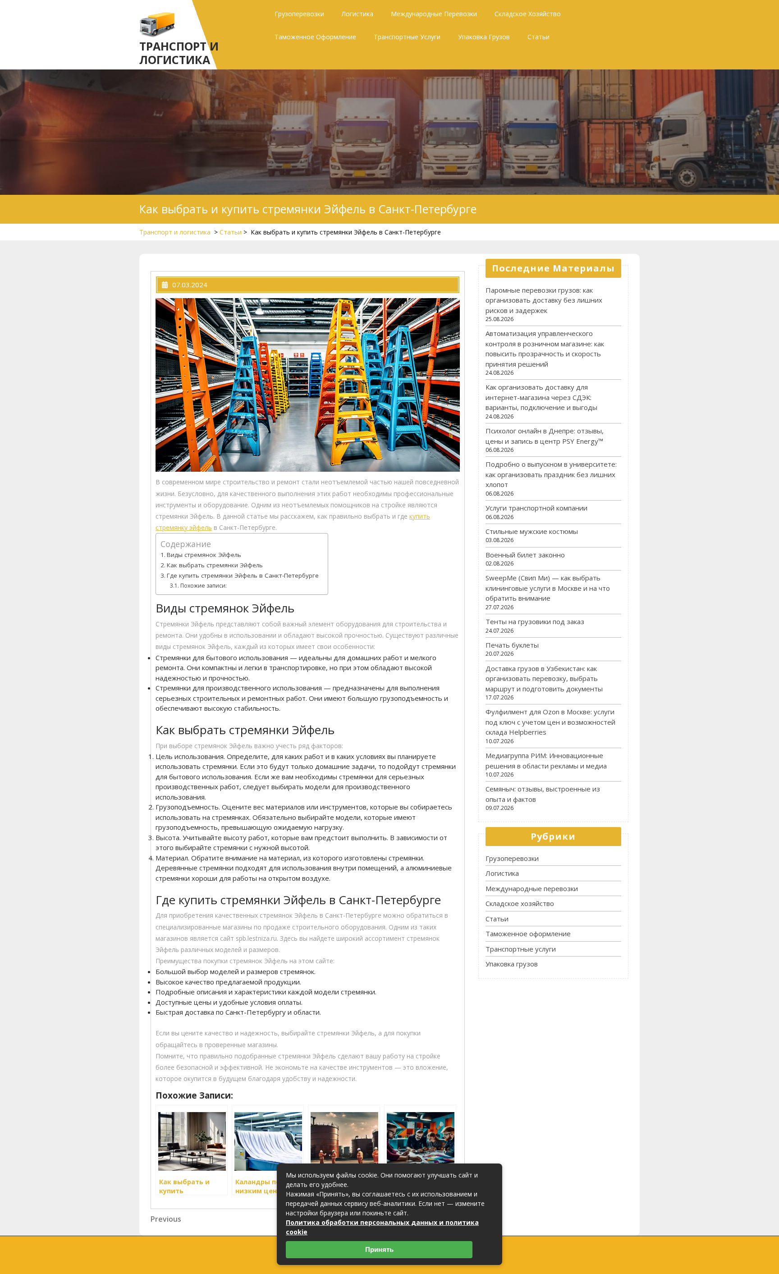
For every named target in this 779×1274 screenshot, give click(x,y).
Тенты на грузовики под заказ (535, 621)
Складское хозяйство (528, 13)
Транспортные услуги (407, 36)
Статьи (538, 36)
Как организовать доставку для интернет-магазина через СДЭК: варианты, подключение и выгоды (541, 397)
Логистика (357, 13)
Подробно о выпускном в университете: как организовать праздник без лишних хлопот (551, 474)
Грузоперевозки (299, 13)
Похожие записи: (203, 585)
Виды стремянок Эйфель (204, 555)
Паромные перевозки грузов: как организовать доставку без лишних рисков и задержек (544, 300)
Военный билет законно (525, 554)
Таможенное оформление (315, 36)
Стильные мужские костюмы (532, 531)
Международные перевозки (434, 13)
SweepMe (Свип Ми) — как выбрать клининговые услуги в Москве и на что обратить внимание (548, 588)
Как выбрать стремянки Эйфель (215, 565)
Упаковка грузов (484, 36)
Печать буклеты (512, 644)
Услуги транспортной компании (536, 507)
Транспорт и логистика (179, 52)
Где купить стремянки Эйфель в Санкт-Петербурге (243, 575)
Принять (379, 1249)
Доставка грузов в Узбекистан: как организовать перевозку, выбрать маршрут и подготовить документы (544, 678)
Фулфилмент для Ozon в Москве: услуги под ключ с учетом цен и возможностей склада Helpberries (550, 721)
